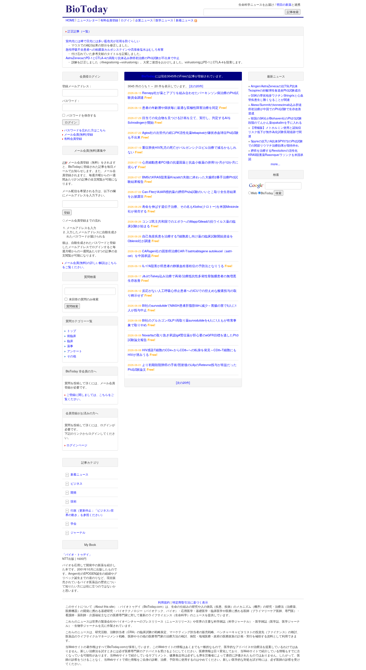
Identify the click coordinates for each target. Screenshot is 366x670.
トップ (71, 331)
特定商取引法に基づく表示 (190, 602)
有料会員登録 (109, 20)
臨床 (70, 341)
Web (254, 193)
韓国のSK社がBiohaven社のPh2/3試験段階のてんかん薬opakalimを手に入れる (275, 120)
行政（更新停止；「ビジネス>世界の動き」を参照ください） (89, 512)
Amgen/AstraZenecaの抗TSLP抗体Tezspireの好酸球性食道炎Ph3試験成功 (274, 88)
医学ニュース (164, 20)
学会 (73, 523)
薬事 (70, 346)
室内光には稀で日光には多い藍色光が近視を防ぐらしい (103, 41)
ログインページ (77, 445)
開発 (73, 492)
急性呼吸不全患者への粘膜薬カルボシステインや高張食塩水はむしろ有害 (115, 49)
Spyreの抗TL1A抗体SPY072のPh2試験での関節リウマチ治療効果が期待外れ (275, 143)
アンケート (74, 351)
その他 (71, 356)
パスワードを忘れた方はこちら (85, 130)
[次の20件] (196, 86)
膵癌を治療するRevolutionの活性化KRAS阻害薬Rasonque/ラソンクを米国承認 (275, 154)
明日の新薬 (284, 4)
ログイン (127, 20)
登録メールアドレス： (77, 86)
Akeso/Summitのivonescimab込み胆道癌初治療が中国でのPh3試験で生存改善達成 (275, 109)
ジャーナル (77, 532)
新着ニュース (185, 20)
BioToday (267, 193)
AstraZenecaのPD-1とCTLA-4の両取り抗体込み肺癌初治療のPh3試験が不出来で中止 (122, 58)
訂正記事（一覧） (79, 31)
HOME (70, 20)
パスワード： (71, 100)
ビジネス (76, 483)
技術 (73, 501)
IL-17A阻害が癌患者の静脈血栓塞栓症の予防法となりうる (183, 266)
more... (275, 164)
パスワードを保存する (81, 115)
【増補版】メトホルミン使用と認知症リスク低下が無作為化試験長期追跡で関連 (275, 131)
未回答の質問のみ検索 (83, 299)
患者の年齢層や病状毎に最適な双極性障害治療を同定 (180, 107)
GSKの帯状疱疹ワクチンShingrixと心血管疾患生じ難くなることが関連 (275, 97)
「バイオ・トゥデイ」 (77, 554)
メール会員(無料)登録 (78, 134)
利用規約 (164, 602)
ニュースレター (87, 20)
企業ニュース (144, 20)
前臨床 (71, 336)
